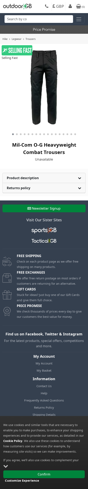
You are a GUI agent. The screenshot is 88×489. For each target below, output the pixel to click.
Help (44, 393)
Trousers (31, 39)
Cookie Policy (12, 441)
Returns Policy (44, 407)
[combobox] (39, 20)
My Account (44, 363)
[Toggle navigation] (79, 19)
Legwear (16, 39)
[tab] (44, 178)
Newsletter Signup (46, 208)
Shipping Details (44, 415)
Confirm (44, 474)
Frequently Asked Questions (44, 400)
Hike (5, 39)
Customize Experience (22, 480)
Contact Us (44, 386)
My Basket (44, 370)
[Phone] (46, 7)
